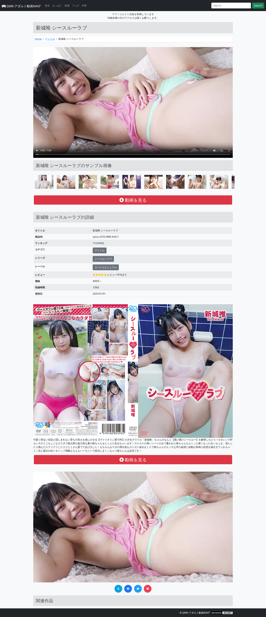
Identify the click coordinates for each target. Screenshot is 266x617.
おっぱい (57, 5)
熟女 (47, 5)
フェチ (75, 5)
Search (258, 5)
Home (38, 39)
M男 (84, 5)
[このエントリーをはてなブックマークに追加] (118, 589)
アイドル (50, 39)
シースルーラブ (103, 259)
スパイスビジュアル (106, 267)
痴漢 (67, 5)
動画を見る (135, 200)
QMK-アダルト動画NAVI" (23, 6)
